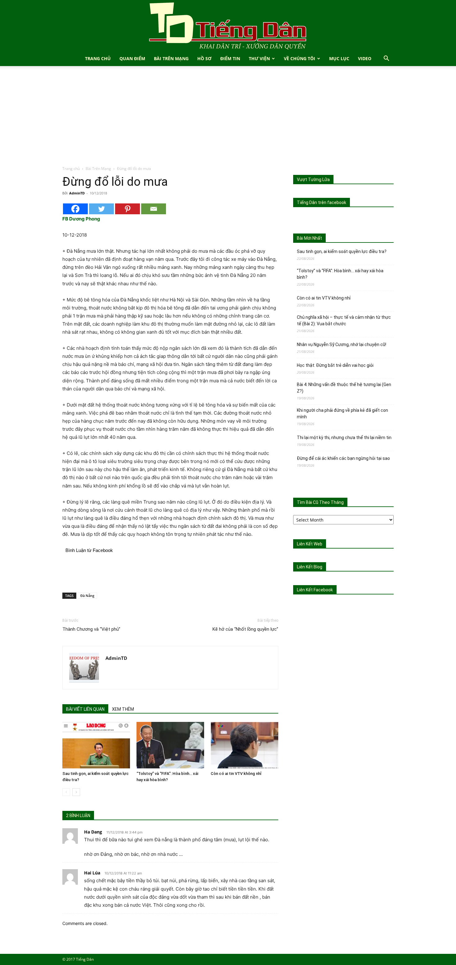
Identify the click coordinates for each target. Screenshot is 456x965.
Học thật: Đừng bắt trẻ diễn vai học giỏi (335, 365)
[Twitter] (101, 208)
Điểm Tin (230, 58)
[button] (386, 59)
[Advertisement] (228, 119)
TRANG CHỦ (98, 58)
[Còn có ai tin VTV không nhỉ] (244, 745)
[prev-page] (66, 792)
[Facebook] (75, 208)
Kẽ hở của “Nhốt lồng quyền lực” (245, 629)
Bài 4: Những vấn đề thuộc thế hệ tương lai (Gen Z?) (344, 388)
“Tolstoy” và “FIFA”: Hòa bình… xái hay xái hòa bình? (340, 274)
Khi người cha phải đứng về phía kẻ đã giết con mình (342, 413)
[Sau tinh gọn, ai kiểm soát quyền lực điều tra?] (96, 745)
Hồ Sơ (204, 58)
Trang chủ (71, 168)
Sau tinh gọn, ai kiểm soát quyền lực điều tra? (342, 251)
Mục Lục (339, 58)
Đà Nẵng (87, 595)
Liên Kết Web (309, 543)
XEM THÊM (123, 709)
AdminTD (77, 193)
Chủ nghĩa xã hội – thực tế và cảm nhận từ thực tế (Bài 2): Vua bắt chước (344, 320)
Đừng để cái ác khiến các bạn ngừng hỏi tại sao (343, 458)
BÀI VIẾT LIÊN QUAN (85, 709)
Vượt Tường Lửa (313, 179)
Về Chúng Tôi (299, 58)
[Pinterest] (127, 208)
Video (364, 58)
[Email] (153, 208)
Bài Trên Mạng (171, 58)
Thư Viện (259, 58)
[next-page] (76, 792)
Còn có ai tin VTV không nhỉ (236, 773)
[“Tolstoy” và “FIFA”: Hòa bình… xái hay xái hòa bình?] (170, 745)
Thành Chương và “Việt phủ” (91, 629)
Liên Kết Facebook (315, 589)
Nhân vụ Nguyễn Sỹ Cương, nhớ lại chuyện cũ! (341, 344)
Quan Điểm (132, 58)
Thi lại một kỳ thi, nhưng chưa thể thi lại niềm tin (344, 437)
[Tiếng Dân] (228, 25)
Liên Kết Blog (309, 566)
